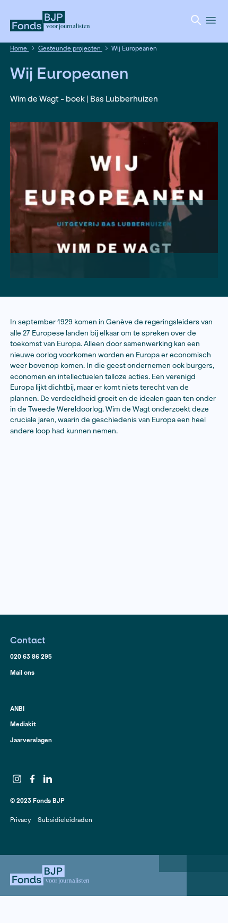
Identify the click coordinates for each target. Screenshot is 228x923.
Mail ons (22, 672)
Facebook (32, 779)
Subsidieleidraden (65, 820)
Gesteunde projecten (70, 48)
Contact (28, 639)
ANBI (17, 708)
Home (19, 48)
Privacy (20, 820)
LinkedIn (48, 779)
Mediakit (23, 724)
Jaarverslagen (31, 740)
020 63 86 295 (31, 656)
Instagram (17, 779)
